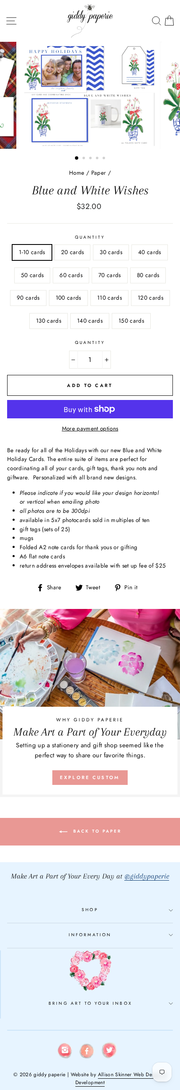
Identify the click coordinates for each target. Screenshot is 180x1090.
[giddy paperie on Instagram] (65, 1052)
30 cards (111, 252)
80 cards (148, 275)
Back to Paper (96, 831)
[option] (90, 95)
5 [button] (105, 159)
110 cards (109, 297)
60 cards (70, 275)
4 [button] (98, 159)
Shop (90, 910)
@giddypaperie (146, 876)
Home (76, 172)
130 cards (48, 320)
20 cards (72, 252)
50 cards (32, 275)
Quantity (90, 342)
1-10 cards (32, 252)
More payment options (90, 428)
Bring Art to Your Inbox (90, 1003)
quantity (90, 237)
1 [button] (77, 158)
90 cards (28, 297)
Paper (98, 172)
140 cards (90, 320)
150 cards (131, 320)
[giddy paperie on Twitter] (109, 1052)
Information (90, 935)
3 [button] (91, 159)
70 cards (109, 275)
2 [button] (84, 159)
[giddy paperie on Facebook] (87, 1052)
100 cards (68, 297)
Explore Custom (90, 777)
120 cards (150, 297)
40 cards (149, 252)
